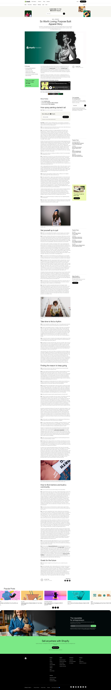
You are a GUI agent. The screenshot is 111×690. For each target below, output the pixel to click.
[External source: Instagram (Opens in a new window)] (78, 687)
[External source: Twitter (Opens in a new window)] (73, 687)
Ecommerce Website (53, 680)
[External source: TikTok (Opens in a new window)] (80, 687)
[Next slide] (58, 608)
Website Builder (52, 679)
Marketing (39, 4)
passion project (52, 68)
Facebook (49, 102)
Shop (80, 659)
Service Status (52, 670)
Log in (78, 1)
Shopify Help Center (63, 661)
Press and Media (52, 664)
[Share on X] (67, 580)
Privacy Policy (43, 687)
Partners (51, 666)
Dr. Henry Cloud (61, 547)
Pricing (44, 1)
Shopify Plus (81, 661)
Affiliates (51, 667)
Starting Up (34, 4)
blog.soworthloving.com (52, 546)
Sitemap (48, 687)
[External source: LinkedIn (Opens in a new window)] (83, 687)
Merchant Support (62, 659)
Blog (25, 4)
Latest (43, 4)
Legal (50, 669)
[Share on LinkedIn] (69, 580)
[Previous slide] (53, 608)
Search (84, 4)
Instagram (56, 102)
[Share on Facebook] (65, 580)
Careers (51, 661)
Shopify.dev (71, 659)
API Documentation (72, 661)
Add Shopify (75, 282)
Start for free (83, 1)
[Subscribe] (64, 14)
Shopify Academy (62, 664)
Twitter (52, 102)
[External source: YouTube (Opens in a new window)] (76, 687)
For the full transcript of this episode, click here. (50, 80)
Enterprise (48, 1)
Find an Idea (30, 4)
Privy (49, 104)
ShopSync (53, 104)
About (51, 659)
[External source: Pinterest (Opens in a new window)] (85, 687)
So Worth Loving (64, 68)
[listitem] (55, 598)
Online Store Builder (53, 677)
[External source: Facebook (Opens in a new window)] (71, 687)
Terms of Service (36, 687)
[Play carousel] (55, 608)
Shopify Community (63, 666)
